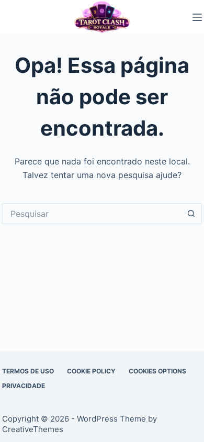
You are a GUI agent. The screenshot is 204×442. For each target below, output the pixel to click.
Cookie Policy (91, 371)
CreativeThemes (32, 429)
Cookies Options (157, 371)
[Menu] (197, 17)
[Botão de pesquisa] (191, 213)
